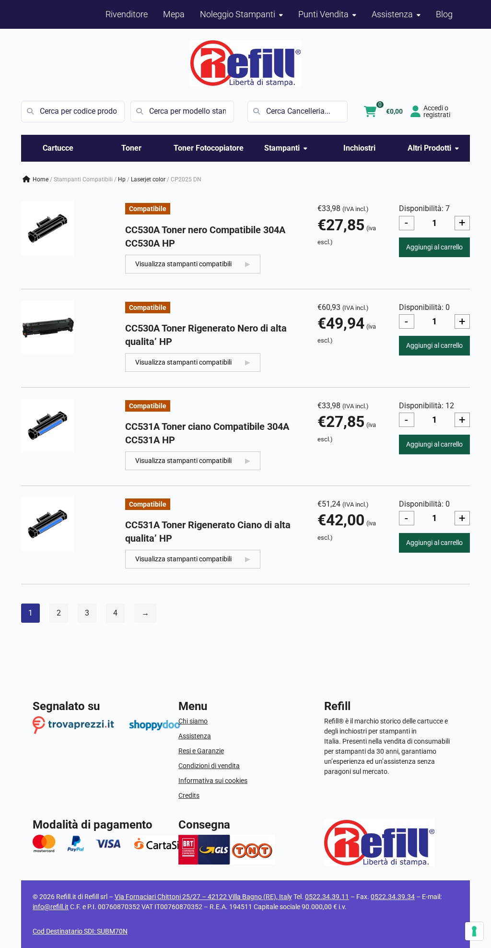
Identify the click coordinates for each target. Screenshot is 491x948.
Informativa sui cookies (212, 780)
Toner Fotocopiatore (209, 148)
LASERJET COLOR (148, 179)
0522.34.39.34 (393, 897)
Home (40, 179)
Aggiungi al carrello (434, 247)
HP (122, 179)
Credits (188, 795)
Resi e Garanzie (201, 751)
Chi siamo (193, 721)
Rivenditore (126, 14)
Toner (131, 148)
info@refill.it (51, 907)
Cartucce (58, 148)
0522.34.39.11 (327, 897)
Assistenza (194, 736)
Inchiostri (359, 148)
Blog (444, 14)
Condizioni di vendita (209, 766)
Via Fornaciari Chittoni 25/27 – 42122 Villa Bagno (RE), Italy (203, 897)
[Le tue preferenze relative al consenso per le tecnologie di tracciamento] (474, 931)
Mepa (174, 14)
